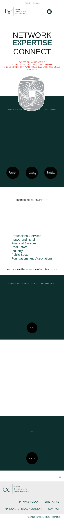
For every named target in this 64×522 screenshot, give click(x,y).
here (54, 269)
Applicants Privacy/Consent (23, 509)
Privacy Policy (29, 501)
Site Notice (52, 501)
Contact (53, 509)
